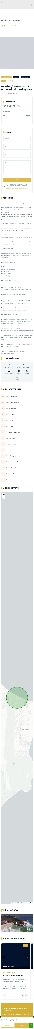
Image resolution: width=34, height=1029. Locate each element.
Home (5, 26)
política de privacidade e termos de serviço (17, 188)
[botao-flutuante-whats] (31, 1025)
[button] (3, 494)
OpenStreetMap (22, 903)
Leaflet (14, 903)
